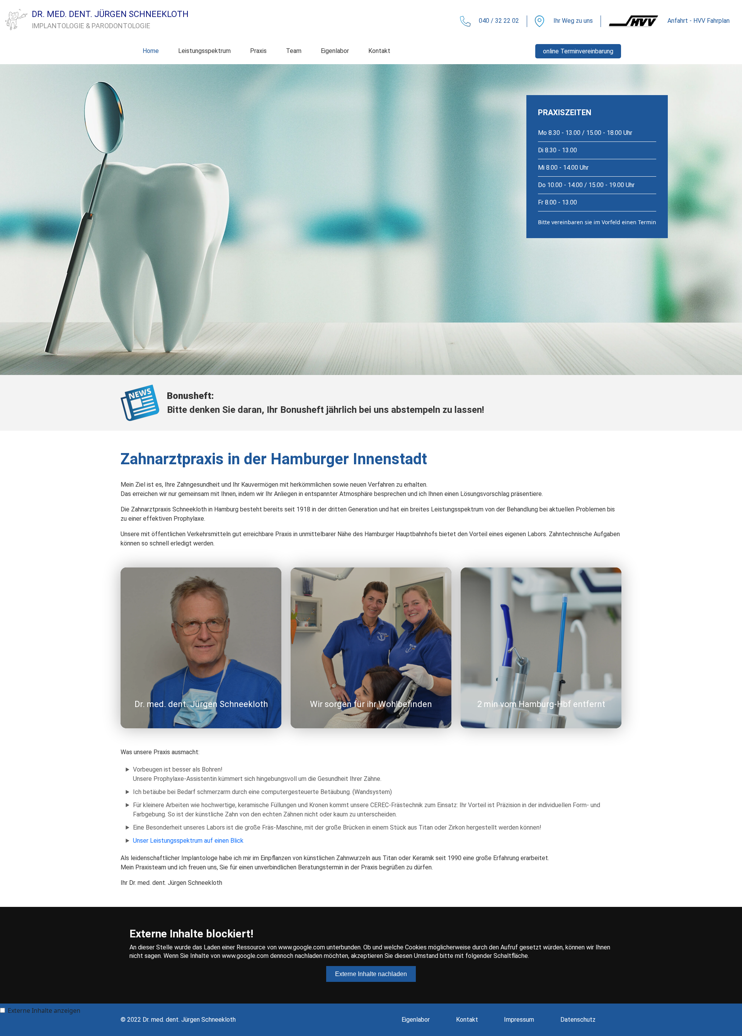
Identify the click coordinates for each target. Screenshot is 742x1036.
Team (293, 51)
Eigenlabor (335, 51)
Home (151, 51)
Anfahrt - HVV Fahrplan (698, 20)
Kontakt (379, 51)
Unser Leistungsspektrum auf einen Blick (188, 840)
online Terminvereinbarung (578, 51)
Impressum (519, 1019)
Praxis (258, 51)
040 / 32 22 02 (499, 20)
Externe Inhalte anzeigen (44, 1010)
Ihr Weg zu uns (572, 20)
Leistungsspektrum (204, 51)
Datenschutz (578, 1019)
